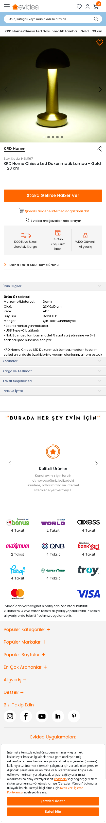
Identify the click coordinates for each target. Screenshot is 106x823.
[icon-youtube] (42, 716)
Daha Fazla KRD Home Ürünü (34, 265)
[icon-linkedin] (58, 716)
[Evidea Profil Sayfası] (87, 6)
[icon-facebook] (26, 716)
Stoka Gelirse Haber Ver (53, 195)
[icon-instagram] (10, 716)
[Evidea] (25, 6)
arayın (75, 220)
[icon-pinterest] (74, 716)
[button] (44, 137)
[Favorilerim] (79, 6)
